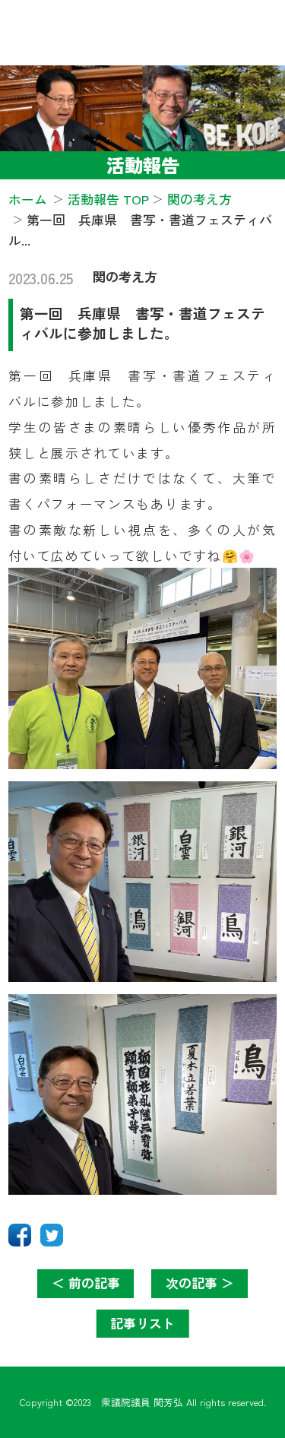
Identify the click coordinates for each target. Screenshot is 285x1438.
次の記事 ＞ (200, 1282)
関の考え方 (125, 276)
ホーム (27, 198)
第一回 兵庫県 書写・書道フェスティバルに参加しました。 (142, 322)
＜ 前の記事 (86, 1282)
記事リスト (142, 1322)
